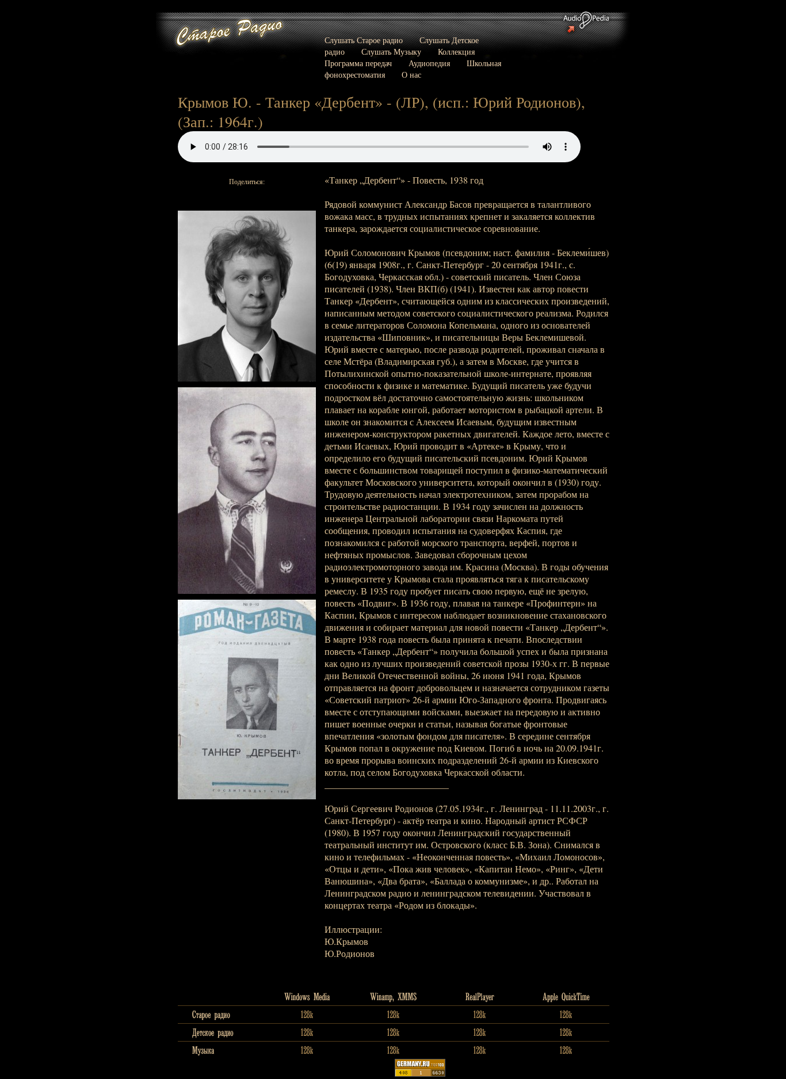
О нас (411, 74)
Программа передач (358, 63)
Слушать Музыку (391, 51)
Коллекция (456, 51)
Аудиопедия (429, 63)
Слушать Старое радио (364, 40)
